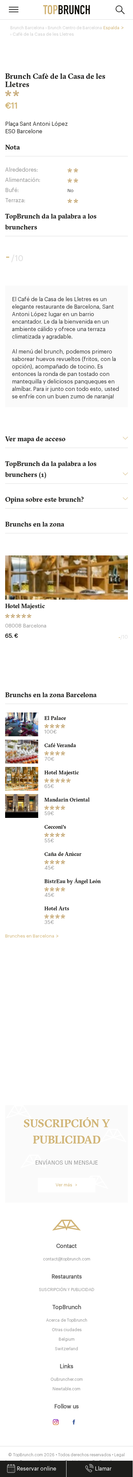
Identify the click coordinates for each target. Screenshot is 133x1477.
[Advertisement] (66, 1012)
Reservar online (36, 1469)
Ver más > (66, 1185)
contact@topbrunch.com (66, 1259)
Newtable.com (66, 1389)
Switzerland (66, 1349)
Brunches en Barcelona (29, 936)
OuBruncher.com (66, 1379)
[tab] (66, 440)
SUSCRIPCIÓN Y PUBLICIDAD (66, 1290)
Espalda (111, 27)
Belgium (67, 1339)
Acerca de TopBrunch (66, 1320)
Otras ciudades (67, 1330)
